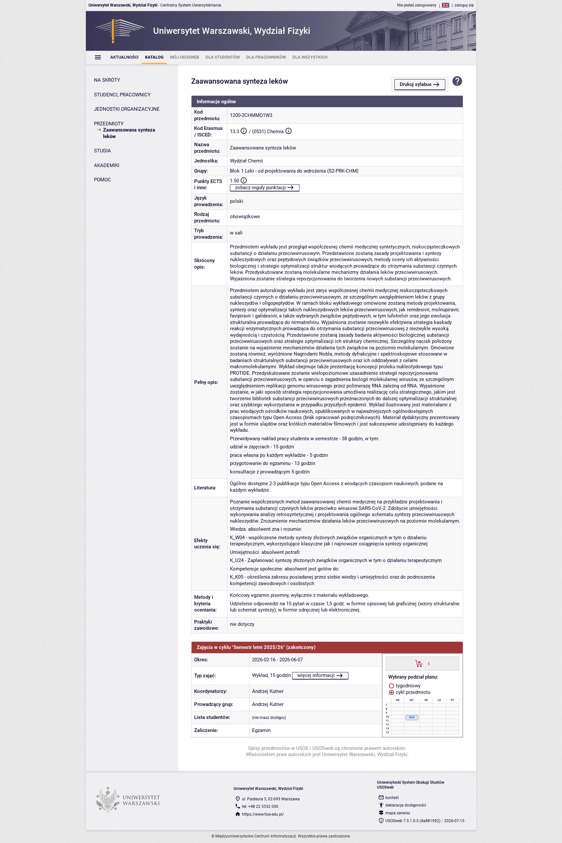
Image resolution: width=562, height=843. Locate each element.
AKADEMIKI (106, 165)
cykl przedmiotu (412, 692)
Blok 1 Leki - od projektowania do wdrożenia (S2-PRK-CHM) (294, 171)
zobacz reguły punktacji (260, 187)
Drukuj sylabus (416, 84)
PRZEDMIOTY (109, 124)
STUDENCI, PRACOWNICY (122, 95)
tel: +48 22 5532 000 (260, 806)
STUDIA (102, 151)
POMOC (102, 180)
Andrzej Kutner (268, 691)
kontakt (392, 797)
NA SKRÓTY (107, 80)
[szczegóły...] (429, 663)
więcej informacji (316, 675)
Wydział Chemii (246, 161)
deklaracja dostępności (405, 805)
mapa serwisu (397, 813)
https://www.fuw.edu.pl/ (263, 814)
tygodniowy (408, 686)
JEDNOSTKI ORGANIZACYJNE (127, 109)
